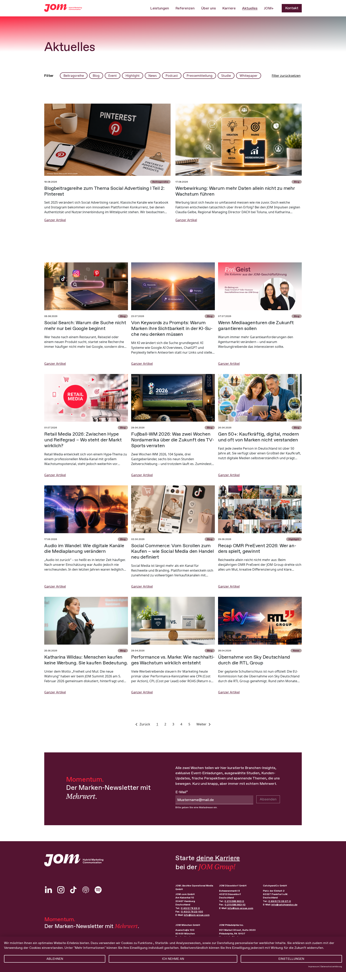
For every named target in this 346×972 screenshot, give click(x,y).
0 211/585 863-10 (235, 904)
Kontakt (291, 8)
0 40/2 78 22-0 (190, 908)
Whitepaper (248, 75)
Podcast (172, 75)
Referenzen (185, 8)
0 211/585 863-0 (234, 901)
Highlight (133, 75)
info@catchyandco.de (284, 904)
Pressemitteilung (199, 75)
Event (112, 75)
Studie (226, 75)
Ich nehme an (173, 959)
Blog (96, 75)
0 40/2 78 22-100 (192, 911)
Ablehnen (54, 959)
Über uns (208, 8)
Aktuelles (249, 8)
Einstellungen (291, 959)
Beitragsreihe (73, 75)
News (152, 75)
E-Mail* (181, 792)
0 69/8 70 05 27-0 (279, 901)
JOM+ (269, 8)
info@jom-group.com (196, 915)
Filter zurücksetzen (286, 75)
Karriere (229, 8)
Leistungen (159, 8)
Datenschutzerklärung (331, 966)
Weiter (201, 724)
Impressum (313, 966)
